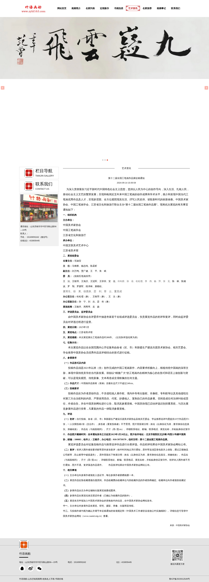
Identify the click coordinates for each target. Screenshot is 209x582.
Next (206, 88)
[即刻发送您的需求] (22, 568)
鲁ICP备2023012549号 (179, 579)
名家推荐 (147, 8)
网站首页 (61, 8)
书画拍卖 (118, 8)
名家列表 (90, 8)
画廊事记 (161, 8)
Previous (2, 88)
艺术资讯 (132, 8)
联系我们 (175, 8)
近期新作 (104, 8)
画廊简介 (76, 8)
